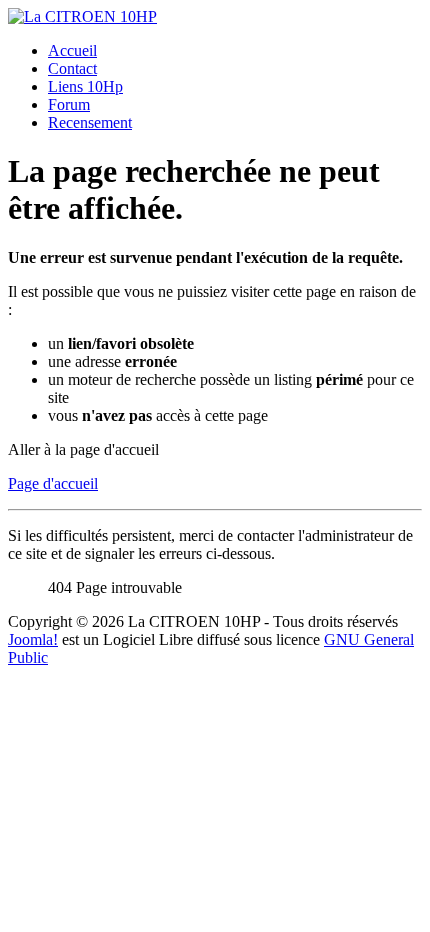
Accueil (72, 50)
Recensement (90, 122)
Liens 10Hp (85, 86)
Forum (69, 104)
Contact (72, 68)
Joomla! (33, 639)
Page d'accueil (53, 483)
